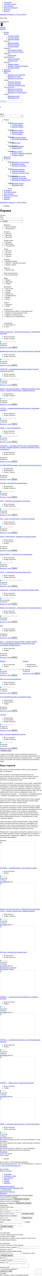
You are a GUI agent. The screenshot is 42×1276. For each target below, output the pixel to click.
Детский (8, 233)
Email (2, 1262)
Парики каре (12, 55)
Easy (1, 625)
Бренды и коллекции (11, 7)
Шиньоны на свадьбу (15, 89)
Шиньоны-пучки (13, 98)
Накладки (7, 69)
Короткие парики (13, 39)
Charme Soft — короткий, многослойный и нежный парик (19, 590)
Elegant (7, 280)
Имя (1, 1258)
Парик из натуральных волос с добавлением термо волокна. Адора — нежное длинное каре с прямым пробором (20, 389)
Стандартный (10, 246)
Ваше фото (4, 1205)
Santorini (25, 661)
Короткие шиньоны (14, 82)
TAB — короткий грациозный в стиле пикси (15, 501)
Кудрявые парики (14, 68)
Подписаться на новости (8, 967)
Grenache (3, 714)
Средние (8, 256)
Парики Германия (14, 59)
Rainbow (3, 661)
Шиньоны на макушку (15, 91)
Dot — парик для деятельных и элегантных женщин (17, 519)
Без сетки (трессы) (11, 275)
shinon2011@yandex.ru (7, 14)
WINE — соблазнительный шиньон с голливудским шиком (20, 1124)
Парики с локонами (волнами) (18, 66)
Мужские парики (13, 45)
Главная (6, 206)
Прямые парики (13, 64)
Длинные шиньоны (14, 83)
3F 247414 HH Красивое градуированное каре (15, 697)
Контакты (7, 9)
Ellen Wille (8, 282)
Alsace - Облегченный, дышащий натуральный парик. (18, 536)
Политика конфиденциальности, (11, 1195)
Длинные (8, 251)
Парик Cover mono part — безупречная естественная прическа (20, 608)
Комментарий (4, 1267)
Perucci (7, 299)
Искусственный (10, 227)
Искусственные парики (16, 52)
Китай (7, 306)
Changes (8, 290)
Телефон (3, 1260)
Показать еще (6, 750)
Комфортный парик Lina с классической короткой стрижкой (20, 351)
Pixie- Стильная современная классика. (13, 734)
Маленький (9, 244)
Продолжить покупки (21, 1199)
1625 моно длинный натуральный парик (13, 483)
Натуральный (10, 228)
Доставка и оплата (10, 4)
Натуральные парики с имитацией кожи (18, 311)
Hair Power (9, 294)
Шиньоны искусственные (16, 75)
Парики (6, 32)
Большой (8, 242)
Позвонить (3, 1193)
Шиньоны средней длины (16, 85)
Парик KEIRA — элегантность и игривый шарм (16, 554)
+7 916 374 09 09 (20, 14)
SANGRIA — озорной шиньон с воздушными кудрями (18, 868)
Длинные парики (13, 36)
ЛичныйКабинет (3, 28)
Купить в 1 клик (5, 347)
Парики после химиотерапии (15, 316)
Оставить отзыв (28, 1214)
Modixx (7, 297)
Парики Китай (13, 60)
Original (8, 283)
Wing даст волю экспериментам (10, 679)
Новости (7, 11)
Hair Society (9, 288)
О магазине (8, 2)
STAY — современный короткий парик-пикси (15, 572)
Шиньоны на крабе (14, 76)
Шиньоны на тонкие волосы (17, 92)
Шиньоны (7, 71)
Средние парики (13, 37)
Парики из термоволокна (13, 315)
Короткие (8, 254)
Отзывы (6, 1181)
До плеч (8, 252)
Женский (8, 235)
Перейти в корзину (6, 1199)
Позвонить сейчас (29, 1253)
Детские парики (13, 46)
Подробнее (4, 882)
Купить (14, 347)
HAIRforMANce (10, 295)
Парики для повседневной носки (16, 313)
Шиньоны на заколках (15, 78)
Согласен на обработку (10, 1269)
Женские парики (13, 43)
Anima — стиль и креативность (10, 428)
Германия (8, 304)
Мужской (8, 237)
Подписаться (27, 1218)
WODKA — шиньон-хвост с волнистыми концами (17, 1083)
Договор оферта (27, 1195)
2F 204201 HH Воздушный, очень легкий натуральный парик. (21, 465)
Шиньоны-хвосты (14, 96)
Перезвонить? (16, 1165)
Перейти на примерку (7, 1203)
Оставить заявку (7, 1226)
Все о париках (8, 6)
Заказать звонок (7, 1255)
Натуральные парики (15, 50)
